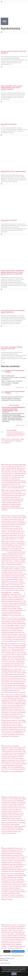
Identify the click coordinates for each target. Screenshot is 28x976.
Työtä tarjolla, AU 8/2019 (9, 220)
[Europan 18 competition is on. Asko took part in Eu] (14, 655)
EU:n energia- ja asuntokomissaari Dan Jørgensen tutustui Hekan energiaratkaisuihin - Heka (13, 409)
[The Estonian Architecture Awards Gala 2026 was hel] (14, 527)
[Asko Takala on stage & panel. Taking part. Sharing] (14, 450)
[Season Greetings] (14, 910)
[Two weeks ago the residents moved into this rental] (14, 706)
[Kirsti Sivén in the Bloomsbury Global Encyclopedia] (14, 552)
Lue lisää (24, 971)
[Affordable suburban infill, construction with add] (14, 578)
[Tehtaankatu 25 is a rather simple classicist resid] (14, 680)
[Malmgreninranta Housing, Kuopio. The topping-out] (14, 808)
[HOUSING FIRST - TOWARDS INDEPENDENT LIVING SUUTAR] (14, 604)
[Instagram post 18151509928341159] (14, 783)
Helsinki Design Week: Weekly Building (13, 171)
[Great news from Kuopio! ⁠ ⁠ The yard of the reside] (14, 936)
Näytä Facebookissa (20, 387)
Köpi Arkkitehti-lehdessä (9, 124)
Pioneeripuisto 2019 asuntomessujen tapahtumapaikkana (13, 311)
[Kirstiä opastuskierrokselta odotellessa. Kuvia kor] (14, 834)
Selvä (14, 974)
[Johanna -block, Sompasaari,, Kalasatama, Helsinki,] (14, 757)
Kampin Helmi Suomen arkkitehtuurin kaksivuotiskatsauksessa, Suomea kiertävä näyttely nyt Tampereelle (13, 272)
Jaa (26, 387)
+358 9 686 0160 (5, 963)
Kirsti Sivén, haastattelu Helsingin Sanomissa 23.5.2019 (11, 347)
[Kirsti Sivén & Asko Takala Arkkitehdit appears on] (14, 885)
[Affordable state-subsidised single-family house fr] (14, 476)
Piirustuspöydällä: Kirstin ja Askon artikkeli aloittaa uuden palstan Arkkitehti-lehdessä (12, 87)
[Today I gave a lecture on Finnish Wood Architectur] (14, 731)
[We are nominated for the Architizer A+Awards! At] (14, 859)
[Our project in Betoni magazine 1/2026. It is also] (14, 501)
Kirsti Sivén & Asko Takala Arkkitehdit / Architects (15, 371)
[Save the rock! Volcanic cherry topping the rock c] (14, 629)
